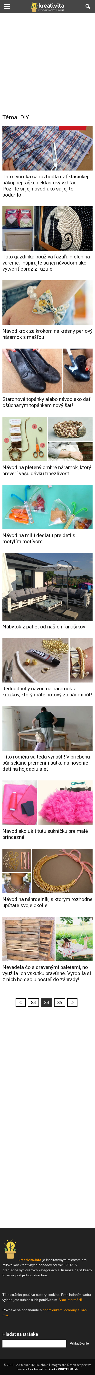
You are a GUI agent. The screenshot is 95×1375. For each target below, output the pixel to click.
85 (59, 1002)
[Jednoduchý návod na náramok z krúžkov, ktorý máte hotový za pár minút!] (47, 660)
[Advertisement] (47, 63)
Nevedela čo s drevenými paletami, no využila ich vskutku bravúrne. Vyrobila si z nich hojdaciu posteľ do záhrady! (46, 973)
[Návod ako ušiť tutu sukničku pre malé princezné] (47, 802)
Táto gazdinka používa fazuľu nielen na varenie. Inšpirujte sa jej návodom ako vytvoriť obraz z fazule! (46, 263)
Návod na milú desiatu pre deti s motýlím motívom (38, 538)
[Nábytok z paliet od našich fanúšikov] (47, 587)
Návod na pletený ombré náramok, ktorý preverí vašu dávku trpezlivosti (46, 470)
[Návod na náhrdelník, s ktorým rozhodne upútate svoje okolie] (47, 871)
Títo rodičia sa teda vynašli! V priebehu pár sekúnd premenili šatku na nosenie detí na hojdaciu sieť (46, 763)
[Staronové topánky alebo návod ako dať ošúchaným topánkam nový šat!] (47, 371)
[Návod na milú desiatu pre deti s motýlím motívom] (47, 507)
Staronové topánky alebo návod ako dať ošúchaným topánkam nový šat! (46, 402)
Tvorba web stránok (42, 1369)
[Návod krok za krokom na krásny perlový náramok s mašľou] (47, 302)
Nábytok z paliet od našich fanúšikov (43, 627)
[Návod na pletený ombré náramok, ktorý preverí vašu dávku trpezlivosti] (47, 439)
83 (33, 1002)
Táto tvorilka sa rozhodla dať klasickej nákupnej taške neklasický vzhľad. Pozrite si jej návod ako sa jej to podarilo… (45, 186)
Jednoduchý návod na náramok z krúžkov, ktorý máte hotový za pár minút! (47, 692)
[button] (88, 6)
